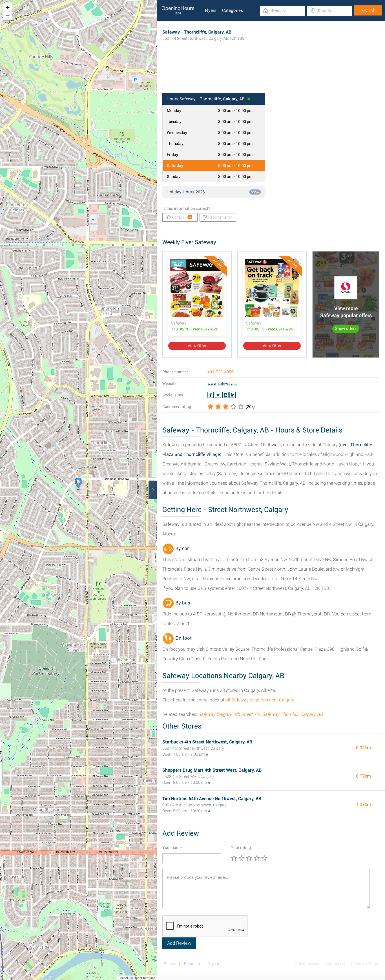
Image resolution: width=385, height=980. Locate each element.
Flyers (210, 10)
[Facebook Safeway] (210, 395)
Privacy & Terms (365, 963)
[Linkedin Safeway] (232, 395)
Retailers (192, 963)
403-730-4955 (220, 372)
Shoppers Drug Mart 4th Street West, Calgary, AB (212, 770)
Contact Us (335, 963)
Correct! (182, 217)
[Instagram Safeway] (225, 395)
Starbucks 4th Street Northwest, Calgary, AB (207, 742)
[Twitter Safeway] (218, 395)
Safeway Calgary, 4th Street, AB (229, 714)
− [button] (8, 15)
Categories (232, 10)
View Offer (197, 345)
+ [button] (8, 7)
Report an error (220, 217)
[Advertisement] (270, 74)
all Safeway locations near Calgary (259, 700)
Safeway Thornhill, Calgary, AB (292, 714)
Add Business (307, 963)
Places (170, 963)
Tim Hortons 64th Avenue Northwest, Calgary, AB (211, 798)
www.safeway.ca (222, 383)
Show (255, 192)
